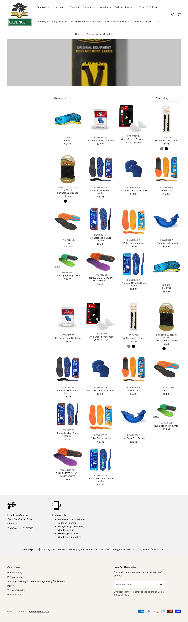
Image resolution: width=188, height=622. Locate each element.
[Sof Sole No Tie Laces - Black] (166, 148)
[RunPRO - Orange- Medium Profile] (67, 148)
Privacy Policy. (121, 595)
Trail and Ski (22, 611)
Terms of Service (16, 590)
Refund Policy (14, 572)
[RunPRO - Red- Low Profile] (72, 148)
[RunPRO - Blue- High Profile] (63, 148)
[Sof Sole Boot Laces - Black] (65, 201)
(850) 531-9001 (158, 549)
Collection (92, 34)
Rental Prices (14, 594)
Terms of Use (155, 591)
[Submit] (160, 584)
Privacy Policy (14, 577)
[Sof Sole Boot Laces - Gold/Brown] (70, 201)
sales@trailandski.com (123, 549)
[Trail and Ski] (19, 14)
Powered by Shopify (39, 611)
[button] (44, 7)
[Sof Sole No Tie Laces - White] (171, 148)
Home (78, 34)
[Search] (172, 14)
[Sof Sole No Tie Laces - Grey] (161, 148)
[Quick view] (76, 129)
